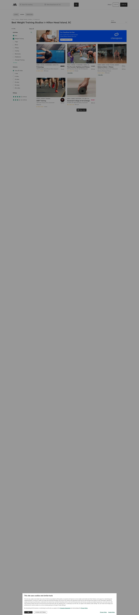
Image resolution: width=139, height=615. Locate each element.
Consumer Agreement (65, 608)
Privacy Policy (84, 608)
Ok (28, 612)
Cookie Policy (111, 612)
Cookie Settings (40, 612)
